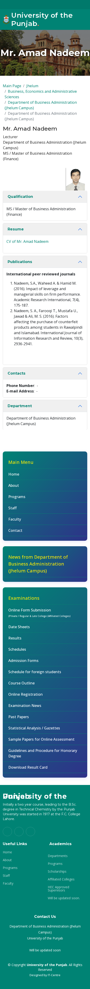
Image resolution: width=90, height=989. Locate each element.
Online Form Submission (39, 613)
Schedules (17, 649)
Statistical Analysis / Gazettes (34, 728)
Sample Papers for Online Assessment (41, 739)
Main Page (12, 85)
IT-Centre (54, 975)
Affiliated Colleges (61, 879)
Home (13, 474)
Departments (58, 855)
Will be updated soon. (64, 898)
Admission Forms (23, 660)
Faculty (14, 519)
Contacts (16, 373)
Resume (16, 229)
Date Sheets (19, 626)
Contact (15, 530)
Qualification (20, 196)
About (13, 485)
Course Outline (21, 683)
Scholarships (57, 871)
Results (14, 638)
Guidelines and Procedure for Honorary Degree (42, 753)
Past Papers (18, 716)
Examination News (24, 705)
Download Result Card (28, 767)
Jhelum (32, 85)
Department (20, 406)
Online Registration (25, 694)
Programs (16, 496)
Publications (20, 262)
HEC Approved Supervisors (58, 888)
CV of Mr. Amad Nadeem (27, 241)
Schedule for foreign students (34, 671)
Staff (12, 507)
